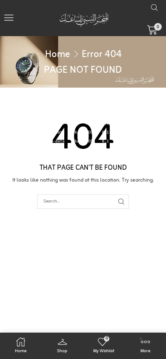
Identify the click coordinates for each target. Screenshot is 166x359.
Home (57, 54)
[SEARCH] (121, 201)
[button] (9, 18)
